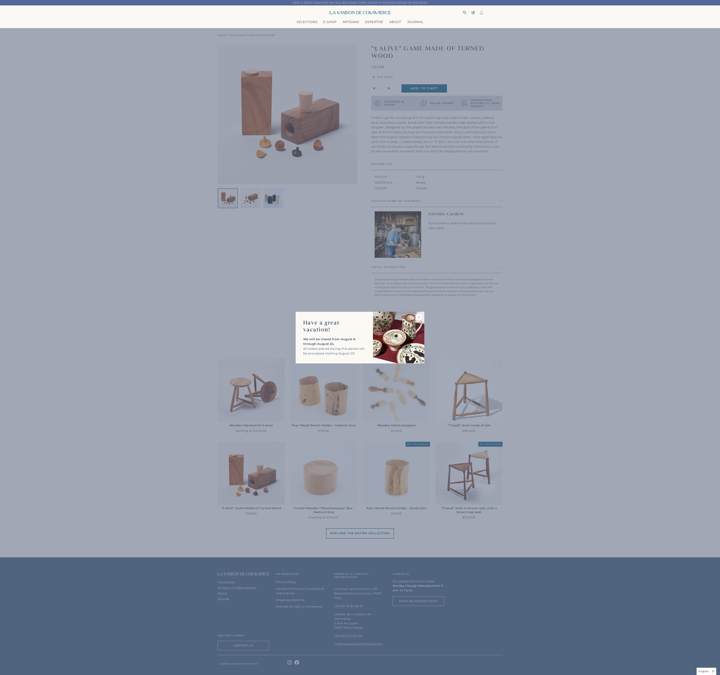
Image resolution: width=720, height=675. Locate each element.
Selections (306, 22)
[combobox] (706, 671)
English (704, 671)
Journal (415, 22)
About (395, 22)
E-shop (329, 22)
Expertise (374, 22)
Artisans (351, 22)
